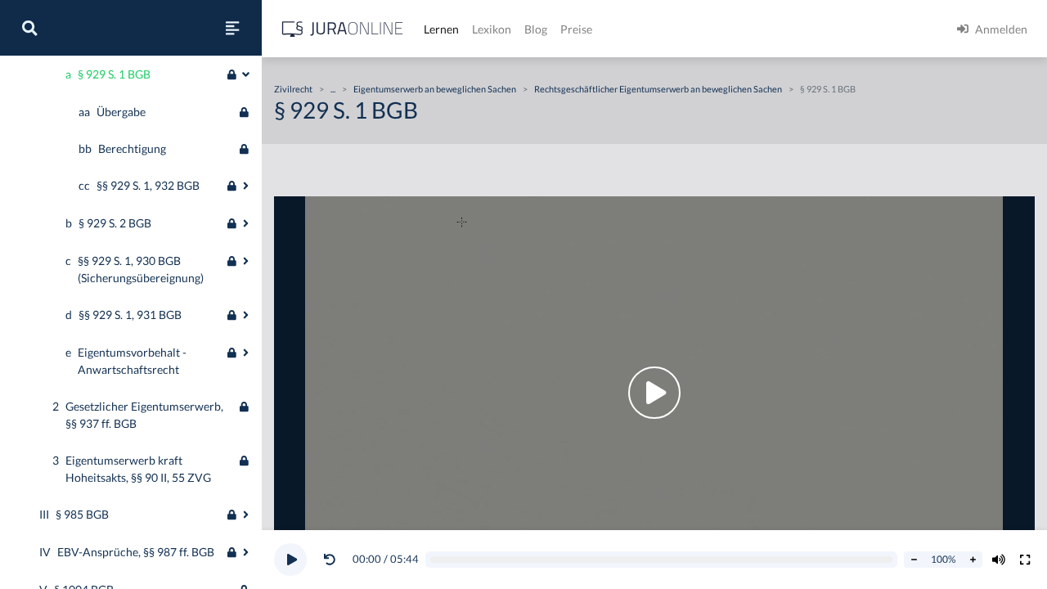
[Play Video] (654, 392)
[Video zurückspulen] (329, 559)
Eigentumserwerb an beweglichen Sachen (434, 88)
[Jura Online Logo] (342, 29)
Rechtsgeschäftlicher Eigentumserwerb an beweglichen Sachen (658, 88)
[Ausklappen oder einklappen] (246, 74)
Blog (535, 29)
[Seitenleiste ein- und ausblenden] (232, 27)
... (332, 88)
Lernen (441, 29)
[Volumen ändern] (999, 559)
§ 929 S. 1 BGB (828, 88)
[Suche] (29, 27)
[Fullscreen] (1025, 559)
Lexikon (491, 29)
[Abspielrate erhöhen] (972, 559)
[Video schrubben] (661, 560)
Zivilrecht (293, 88)
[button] (333, 559)
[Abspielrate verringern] (913, 559)
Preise (576, 29)
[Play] (290, 559)
